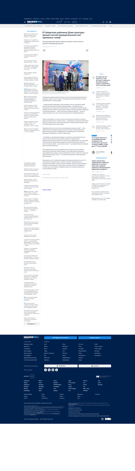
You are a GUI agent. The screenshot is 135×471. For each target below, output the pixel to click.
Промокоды (85, 18)
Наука (64, 355)
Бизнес (46, 346)
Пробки (67, 22)
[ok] (56, 369)
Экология (96, 351)
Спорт (95, 344)
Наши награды (27, 351)
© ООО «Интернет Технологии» (46, 419)
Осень (80, 346)
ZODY (80, 18)
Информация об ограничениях (74, 408)
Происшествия (82, 351)
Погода (42, 18)
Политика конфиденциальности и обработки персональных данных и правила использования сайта (88, 415)
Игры (91, 18)
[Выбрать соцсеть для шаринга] (87, 50)
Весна (45, 348)
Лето (64, 351)
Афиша (62, 18)
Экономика (97, 353)
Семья (80, 360)
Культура (65, 348)
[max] (52, 369)
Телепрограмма (55, 18)
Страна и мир (97, 348)
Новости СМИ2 (46, 189)
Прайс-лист (27, 346)
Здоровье (46, 360)
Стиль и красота (98, 346)
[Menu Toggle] (24, 22)
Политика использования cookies (75, 410)
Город (45, 351)
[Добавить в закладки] (44, 50)
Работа (80, 353)
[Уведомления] (107, 22)
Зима (64, 344)
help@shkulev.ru (33, 414)
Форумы (47, 18)
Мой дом (65, 353)
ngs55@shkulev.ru (39, 412)
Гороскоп (67, 18)
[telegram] (45, 369)
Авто (45, 344)
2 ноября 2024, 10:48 (46, 46)
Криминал (65, 346)
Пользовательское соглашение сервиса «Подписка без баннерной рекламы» (83, 413)
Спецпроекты (97, 355)
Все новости (31, 31)
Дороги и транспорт (49, 353)
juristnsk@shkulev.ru (56, 413)
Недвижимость (28, 18)
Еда (45, 355)
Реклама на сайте (28, 344)
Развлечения (82, 355)
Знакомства (36, 18)
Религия (81, 357)
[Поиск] (103, 22)
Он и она (81, 344)
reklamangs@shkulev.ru (72, 404)
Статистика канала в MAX (30, 360)
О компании (27, 348)
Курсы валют (74, 18)
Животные (47, 357)
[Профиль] (110, 22)
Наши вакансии (28, 353)
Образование (66, 360)
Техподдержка (27, 355)
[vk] (49, 369)
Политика (81, 348)
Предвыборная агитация (30, 357)
